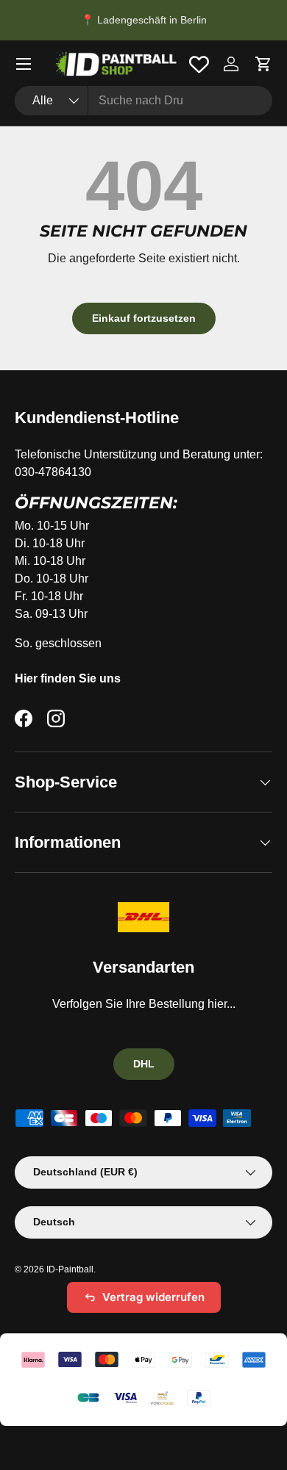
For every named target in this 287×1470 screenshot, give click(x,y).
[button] (263, 64)
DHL (144, 1064)
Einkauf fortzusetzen (144, 318)
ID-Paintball (69, 1269)
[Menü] (23, 64)
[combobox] (143, 100)
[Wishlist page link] (199, 64)
